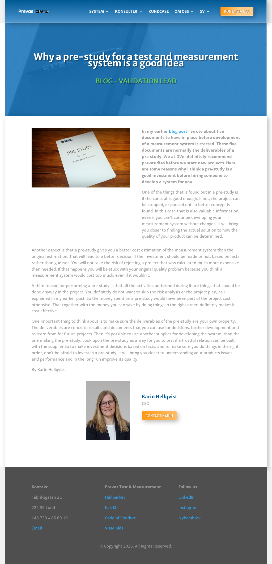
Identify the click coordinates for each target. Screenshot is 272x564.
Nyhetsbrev (189, 517)
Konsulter (126, 11)
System (96, 11)
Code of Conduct (120, 517)
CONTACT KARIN (159, 415)
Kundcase (158, 11)
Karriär (111, 507)
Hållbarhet (115, 497)
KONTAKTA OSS (237, 11)
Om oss (182, 11)
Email (37, 528)
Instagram (188, 507)
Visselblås (114, 528)
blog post (178, 131)
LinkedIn (186, 497)
